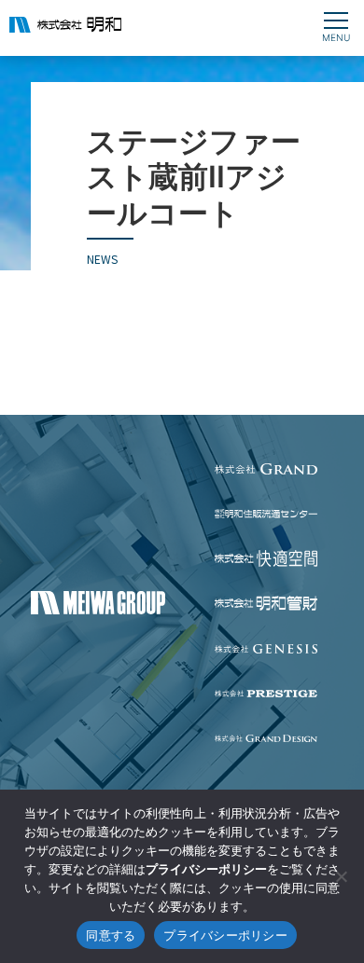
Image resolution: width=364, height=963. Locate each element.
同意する (110, 935)
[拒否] (340, 876)
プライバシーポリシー (225, 935)
